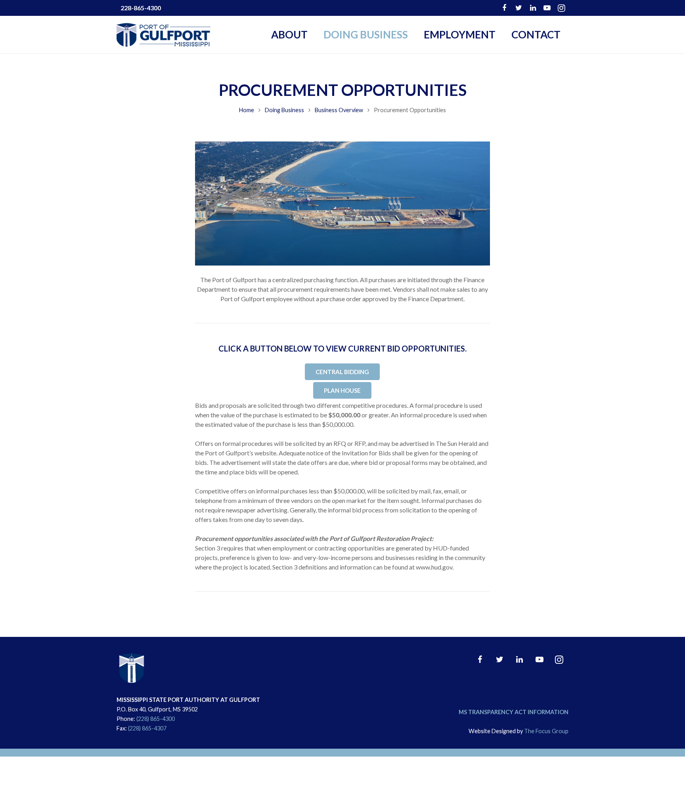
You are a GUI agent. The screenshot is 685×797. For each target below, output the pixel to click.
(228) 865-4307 (147, 728)
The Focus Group (546, 731)
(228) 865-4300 (155, 718)
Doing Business (284, 110)
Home (246, 110)
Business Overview (339, 110)
